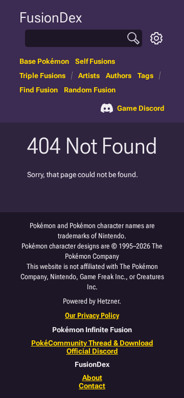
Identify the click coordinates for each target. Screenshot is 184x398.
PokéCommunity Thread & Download (92, 343)
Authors (118, 75)
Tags (145, 75)
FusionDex (50, 17)
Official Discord (92, 351)
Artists (89, 75)
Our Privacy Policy (92, 315)
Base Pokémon (44, 61)
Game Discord (141, 108)
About (92, 378)
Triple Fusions (42, 75)
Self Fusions (95, 61)
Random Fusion (90, 90)
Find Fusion (38, 90)
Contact (92, 386)
